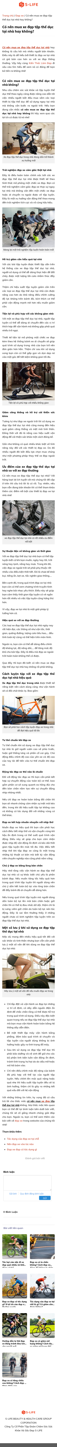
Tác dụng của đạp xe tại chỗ (23, 1138)
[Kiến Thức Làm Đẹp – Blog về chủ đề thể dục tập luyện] (28, 4)
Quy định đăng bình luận (32, 1193)
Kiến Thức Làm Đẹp (40, 63)
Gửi (45, 1198)
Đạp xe (20, 15)
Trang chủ (8, 15)
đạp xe (19, 1120)
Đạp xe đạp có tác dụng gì (22, 1149)
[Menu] (4, 4)
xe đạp (45, 1101)
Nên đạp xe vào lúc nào (20, 1144)
